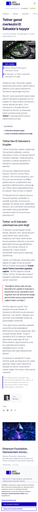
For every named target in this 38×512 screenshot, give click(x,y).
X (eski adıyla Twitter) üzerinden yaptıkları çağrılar (18, 268)
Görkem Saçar (7, 465)
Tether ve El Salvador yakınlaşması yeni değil (18, 134)
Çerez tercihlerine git (8, 500)
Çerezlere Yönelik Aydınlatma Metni (13, 493)
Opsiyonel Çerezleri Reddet (12, 509)
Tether (5, 115)
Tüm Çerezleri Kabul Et (11, 504)
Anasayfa (6, 14)
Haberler (15, 14)
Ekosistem (25, 14)
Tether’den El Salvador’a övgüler (14, 130)
